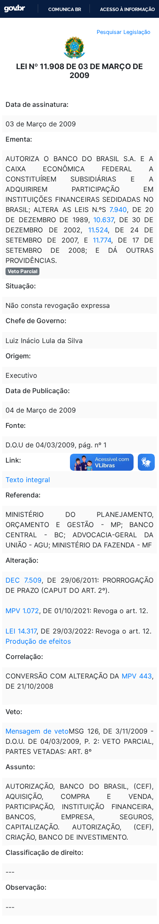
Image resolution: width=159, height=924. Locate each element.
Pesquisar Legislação (124, 32)
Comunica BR (64, 9)
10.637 (103, 219)
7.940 (118, 209)
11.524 (98, 230)
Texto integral (28, 479)
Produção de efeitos (38, 641)
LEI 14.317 (21, 631)
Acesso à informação (127, 9)
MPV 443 (137, 676)
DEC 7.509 (24, 580)
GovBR (14, 9)
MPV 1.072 (22, 610)
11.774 (102, 240)
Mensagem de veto (37, 731)
